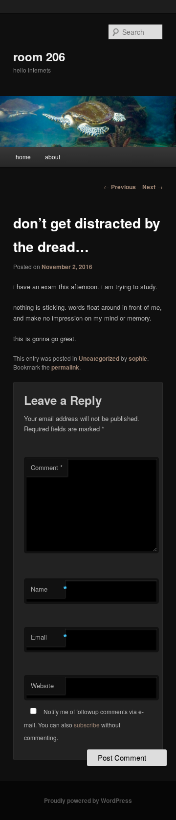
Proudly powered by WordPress (88, 800)
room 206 (39, 56)
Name (48, 589)
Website (42, 685)
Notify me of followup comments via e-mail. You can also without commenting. (84, 724)
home (23, 156)
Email (48, 637)
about (52, 156)
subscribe (87, 725)
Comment (47, 467)
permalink (65, 367)
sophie (138, 358)
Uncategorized (99, 358)
